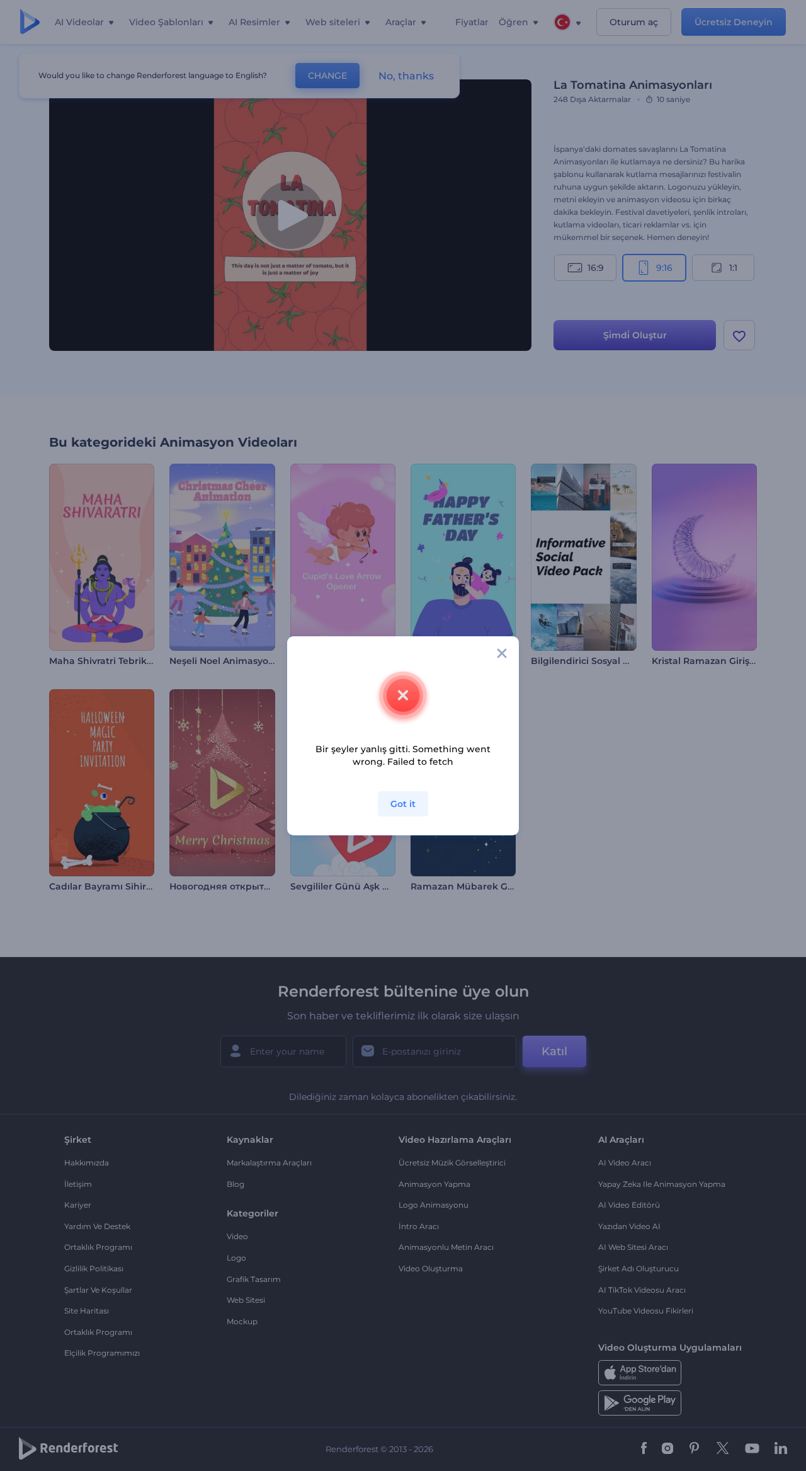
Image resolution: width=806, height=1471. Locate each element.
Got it (403, 804)
